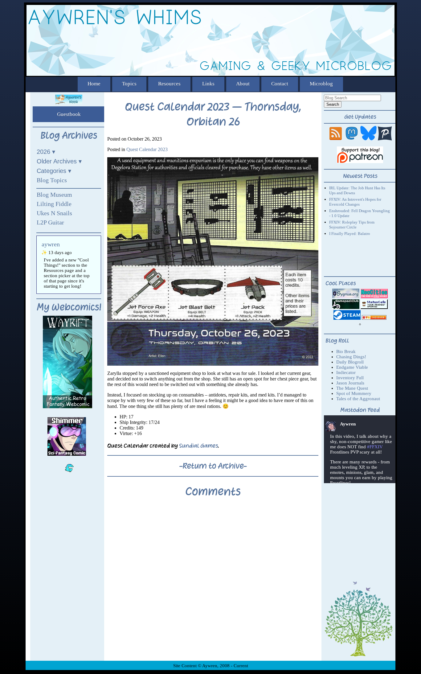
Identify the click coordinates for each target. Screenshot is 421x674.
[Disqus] (212, 584)
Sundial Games (198, 446)
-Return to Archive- (213, 466)
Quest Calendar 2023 (147, 149)
